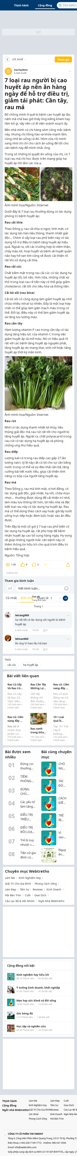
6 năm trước (21, 630)
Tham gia (63, 59)
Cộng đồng (45, 5)
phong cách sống (46, 883)
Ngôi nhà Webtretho (15, 1110)
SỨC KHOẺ (17, 59)
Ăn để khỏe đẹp (26, 59)
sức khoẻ (33, 1114)
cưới (28, 895)
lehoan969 (21, 639)
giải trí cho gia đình (18, 883)
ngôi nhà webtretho (51, 901)
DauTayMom (21, 69)
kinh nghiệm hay (30, 878)
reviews (38, 889)
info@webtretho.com (25, 1147)
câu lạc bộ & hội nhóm (20, 901)
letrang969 (22, 615)
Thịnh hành (21, 5)
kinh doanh (54, 889)
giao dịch (40, 895)
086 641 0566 (59, 1142)
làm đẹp (10, 889)
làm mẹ (10, 878)
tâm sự (24, 889)
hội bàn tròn (13, 895)
